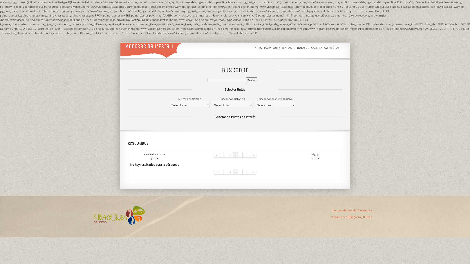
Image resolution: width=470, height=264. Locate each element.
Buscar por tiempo (189, 99)
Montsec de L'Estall (149, 46)
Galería (316, 48)
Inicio (258, 48)
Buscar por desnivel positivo (275, 99)
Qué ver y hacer (284, 48)
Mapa (267, 48)
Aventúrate (332, 48)
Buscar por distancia (232, 99)
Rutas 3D (303, 48)
